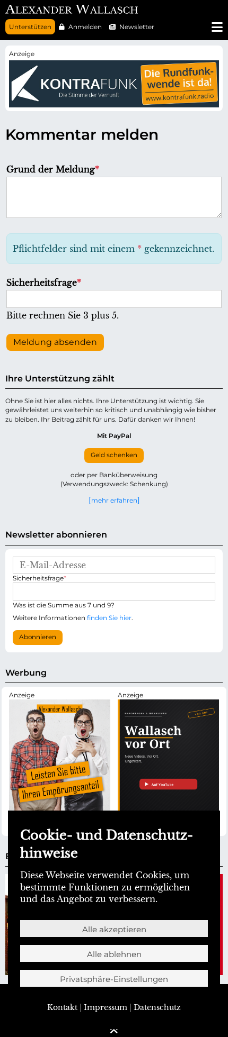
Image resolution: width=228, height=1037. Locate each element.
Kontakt (62, 1007)
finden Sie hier (109, 618)
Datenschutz (157, 1007)
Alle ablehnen (114, 954)
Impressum (105, 1007)
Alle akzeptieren (114, 929)
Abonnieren (37, 637)
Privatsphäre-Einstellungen (114, 979)
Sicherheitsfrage (43, 282)
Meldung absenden (55, 342)
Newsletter (136, 27)
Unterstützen (30, 27)
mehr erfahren (114, 500)
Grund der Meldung (52, 169)
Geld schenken (114, 455)
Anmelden (85, 27)
